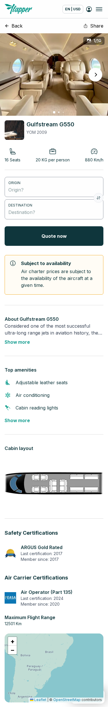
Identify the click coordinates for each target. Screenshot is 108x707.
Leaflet (39, 700)
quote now (54, 236)
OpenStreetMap (67, 700)
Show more (17, 342)
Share (96, 26)
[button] (12, 641)
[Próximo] (95, 75)
